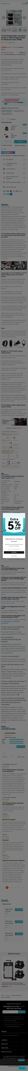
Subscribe (14, 552)
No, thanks (14, 556)
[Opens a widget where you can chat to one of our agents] (22, 1068)
